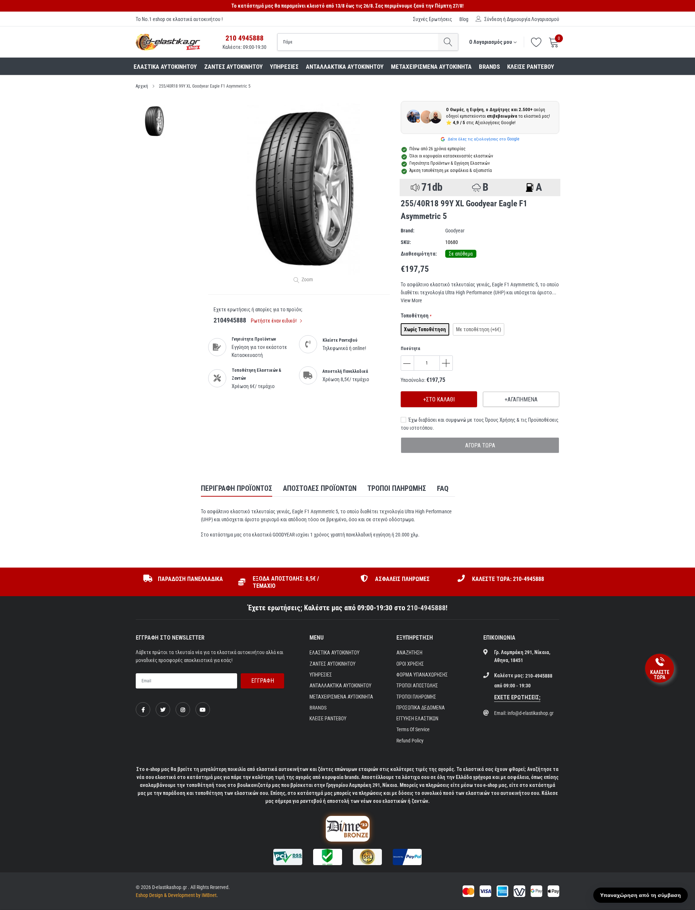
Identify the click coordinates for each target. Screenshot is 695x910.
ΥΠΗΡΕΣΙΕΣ (284, 66)
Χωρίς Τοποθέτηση (425, 329)
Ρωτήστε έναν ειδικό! (274, 321)
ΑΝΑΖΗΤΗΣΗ (409, 653)
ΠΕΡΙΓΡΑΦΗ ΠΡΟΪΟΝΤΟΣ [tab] (236, 488)
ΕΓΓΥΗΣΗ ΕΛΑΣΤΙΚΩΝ (417, 718)
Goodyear (454, 230)
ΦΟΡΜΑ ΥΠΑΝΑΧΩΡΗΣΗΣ (422, 675)
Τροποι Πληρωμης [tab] (396, 488)
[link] (143, 709)
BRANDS (489, 66)
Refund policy (410, 740)
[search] (448, 42)
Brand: (407, 230)
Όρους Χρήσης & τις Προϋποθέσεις (522, 420)
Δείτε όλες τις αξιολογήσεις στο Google (483, 139)
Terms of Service (413, 729)
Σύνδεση (493, 19)
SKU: (406, 242)
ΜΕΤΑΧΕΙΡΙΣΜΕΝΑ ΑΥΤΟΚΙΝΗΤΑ (431, 66)
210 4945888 (245, 38)
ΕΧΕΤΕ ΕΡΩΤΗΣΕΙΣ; (517, 697)
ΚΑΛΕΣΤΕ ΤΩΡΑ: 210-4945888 (508, 579)
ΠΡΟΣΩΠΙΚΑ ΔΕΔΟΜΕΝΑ (420, 708)
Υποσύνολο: (413, 380)
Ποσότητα (410, 348)
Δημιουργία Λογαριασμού (533, 19)
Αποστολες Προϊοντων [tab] (320, 488)
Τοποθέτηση (416, 316)
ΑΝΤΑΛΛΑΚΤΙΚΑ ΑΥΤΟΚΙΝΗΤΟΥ (345, 66)
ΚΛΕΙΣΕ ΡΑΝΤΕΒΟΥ (530, 66)
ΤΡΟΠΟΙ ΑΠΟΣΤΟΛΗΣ (417, 685)
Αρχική (142, 86)
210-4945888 (426, 607)
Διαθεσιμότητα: (419, 254)
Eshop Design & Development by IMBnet (176, 895)
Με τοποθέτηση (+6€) (478, 329)
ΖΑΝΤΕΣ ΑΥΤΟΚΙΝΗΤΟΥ (233, 66)
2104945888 (230, 320)
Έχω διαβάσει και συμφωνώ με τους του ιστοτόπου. (480, 424)
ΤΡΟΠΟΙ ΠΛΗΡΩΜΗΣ (416, 697)
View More (411, 300)
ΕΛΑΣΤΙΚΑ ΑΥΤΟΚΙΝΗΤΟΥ (165, 66)
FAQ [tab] (442, 488)
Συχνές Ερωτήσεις (432, 19)
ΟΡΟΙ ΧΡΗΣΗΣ (410, 664)
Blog (463, 19)
